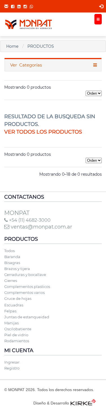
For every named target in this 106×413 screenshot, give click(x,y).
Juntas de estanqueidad (26, 317)
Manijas (11, 323)
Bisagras (12, 262)
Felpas (10, 311)
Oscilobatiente (17, 329)
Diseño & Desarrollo (51, 403)
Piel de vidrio (16, 335)
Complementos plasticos (27, 286)
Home (12, 46)
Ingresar (12, 362)
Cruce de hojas (17, 298)
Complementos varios (24, 292)
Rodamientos (16, 341)
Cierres (10, 280)
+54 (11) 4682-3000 (29, 220)
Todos (9, 250)
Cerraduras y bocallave (25, 274)
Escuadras (13, 305)
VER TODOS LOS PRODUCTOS (43, 132)
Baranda (12, 256)
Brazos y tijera (17, 268)
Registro (12, 368)
